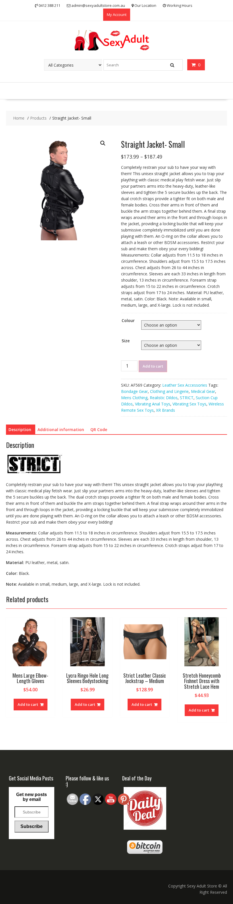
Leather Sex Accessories (184, 385)
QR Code (98, 429)
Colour (128, 320)
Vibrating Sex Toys (189, 404)
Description (20, 429)
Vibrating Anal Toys (152, 404)
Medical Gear (203, 391)
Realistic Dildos (164, 397)
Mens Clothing (134, 397)
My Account (116, 14)
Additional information (61, 429)
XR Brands (165, 410)
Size (126, 340)
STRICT (187, 397)
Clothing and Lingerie (169, 391)
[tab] (20, 430)
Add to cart (153, 366)
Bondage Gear (134, 391)
